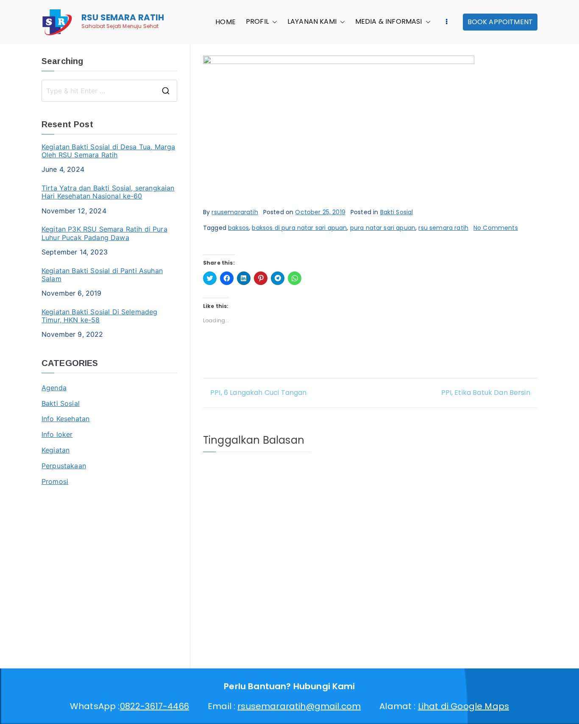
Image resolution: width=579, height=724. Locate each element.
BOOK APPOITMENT (500, 22)
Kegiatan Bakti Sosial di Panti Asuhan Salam (102, 275)
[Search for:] (109, 90)
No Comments (495, 228)
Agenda (54, 387)
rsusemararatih (235, 212)
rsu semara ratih (443, 228)
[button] (273, 22)
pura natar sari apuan (382, 228)
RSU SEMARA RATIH (122, 17)
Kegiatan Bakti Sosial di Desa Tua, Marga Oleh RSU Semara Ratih (108, 151)
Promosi (55, 481)
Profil (257, 22)
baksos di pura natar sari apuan (299, 228)
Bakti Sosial (396, 212)
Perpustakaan (64, 465)
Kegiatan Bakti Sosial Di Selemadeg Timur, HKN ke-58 (99, 316)
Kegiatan (56, 450)
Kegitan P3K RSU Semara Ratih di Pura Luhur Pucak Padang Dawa (104, 233)
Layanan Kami (312, 22)
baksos (238, 228)
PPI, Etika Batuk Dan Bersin (485, 392)
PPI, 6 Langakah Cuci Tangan (258, 392)
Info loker (57, 434)
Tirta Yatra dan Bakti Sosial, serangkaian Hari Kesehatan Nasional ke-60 (108, 192)
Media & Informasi (388, 22)
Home (225, 22)
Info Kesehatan (65, 418)
